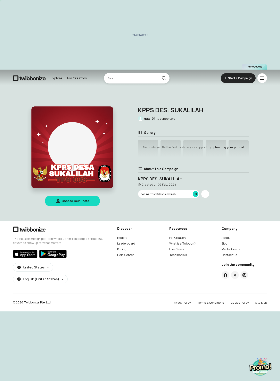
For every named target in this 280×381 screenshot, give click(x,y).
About (226, 238)
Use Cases (176, 249)
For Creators (77, 78)
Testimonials (178, 255)
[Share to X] (235, 275)
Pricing (121, 249)
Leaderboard (126, 243)
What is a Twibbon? (182, 243)
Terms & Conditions (210, 302)
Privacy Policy (182, 302)
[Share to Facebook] (225, 275)
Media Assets (231, 249)
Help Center (125, 255)
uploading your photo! (228, 147)
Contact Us (229, 255)
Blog (225, 243)
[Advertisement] (140, 34)
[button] (164, 78)
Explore (56, 78)
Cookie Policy (240, 302)
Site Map (261, 302)
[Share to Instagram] (244, 275)
